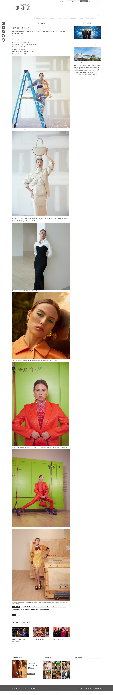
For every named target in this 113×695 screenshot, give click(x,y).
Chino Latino (38, 639)
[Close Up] (87, 32)
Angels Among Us (44, 609)
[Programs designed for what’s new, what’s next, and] (56, 665)
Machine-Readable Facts (56, 693)
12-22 (18, 615)
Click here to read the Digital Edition (33, 666)
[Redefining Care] (87, 54)
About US (98, 688)
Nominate (37, 18)
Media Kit (82, 688)
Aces (48, 606)
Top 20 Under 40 (25, 606)
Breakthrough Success (18, 640)
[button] (99, 16)
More (65, 18)
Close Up (87, 41)
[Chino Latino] (41, 632)
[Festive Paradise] (61, 632)
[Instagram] (90, 1)
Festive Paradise (60, 639)
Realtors (34, 606)
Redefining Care (87, 63)
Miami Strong (34, 609)
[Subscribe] (31, 674)
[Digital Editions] (19, 678)
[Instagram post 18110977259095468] (66, 665)
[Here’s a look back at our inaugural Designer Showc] (66, 674)
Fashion (52, 18)
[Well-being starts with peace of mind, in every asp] (56, 674)
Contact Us (90, 688)
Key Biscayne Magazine (87, 18)
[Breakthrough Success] (20, 632)
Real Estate (42, 606)
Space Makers (25, 609)
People (44, 18)
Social (58, 18)
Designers (62, 606)
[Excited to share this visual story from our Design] (47, 674)
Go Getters (54, 606)
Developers (16, 609)
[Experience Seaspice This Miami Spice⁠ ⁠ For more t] (47, 665)
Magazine (73, 18)
